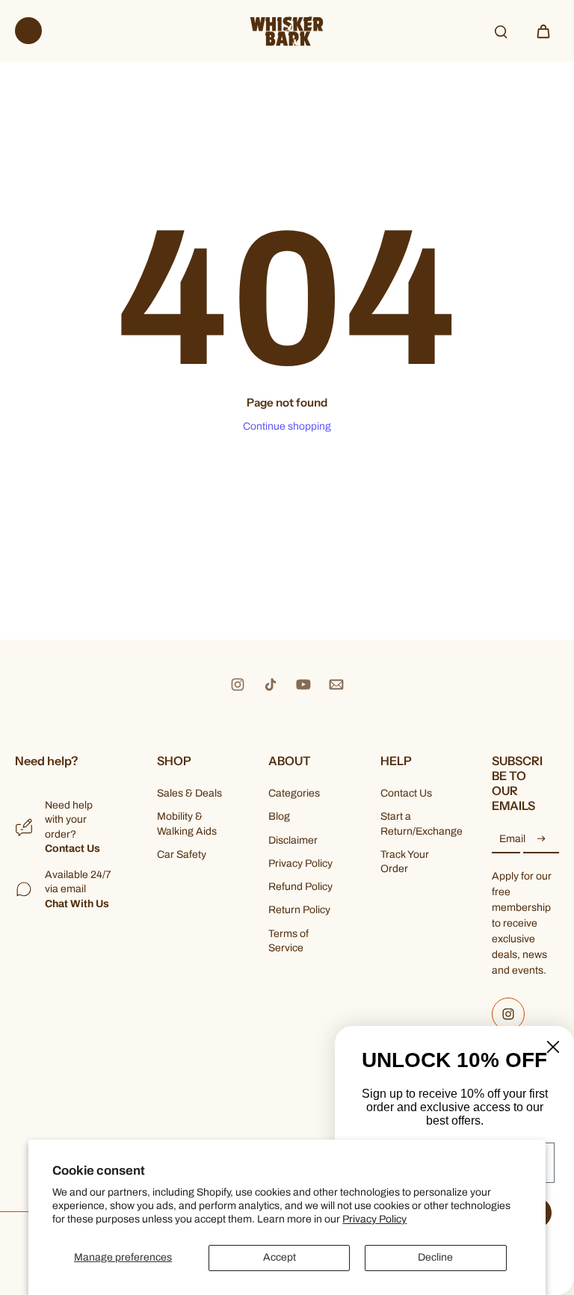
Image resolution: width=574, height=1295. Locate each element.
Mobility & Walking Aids (187, 823)
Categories (294, 793)
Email (512, 839)
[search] (500, 31)
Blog (279, 816)
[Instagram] (237, 684)
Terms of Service (288, 941)
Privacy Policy (374, 1219)
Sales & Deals (189, 793)
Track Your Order (404, 861)
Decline (435, 1257)
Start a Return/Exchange (414, 823)
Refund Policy (300, 886)
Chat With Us (77, 903)
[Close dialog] (553, 1046)
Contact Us (72, 848)
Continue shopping (287, 426)
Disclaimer (293, 840)
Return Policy (299, 909)
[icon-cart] (542, 31)
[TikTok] (270, 684)
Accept (279, 1257)
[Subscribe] (541, 839)
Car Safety (181, 854)
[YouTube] (303, 684)
